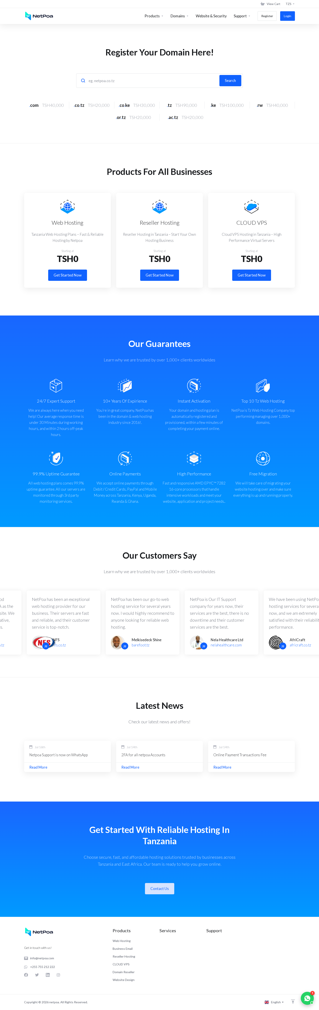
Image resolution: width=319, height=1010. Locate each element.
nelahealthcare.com (226, 645)
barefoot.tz (141, 645)
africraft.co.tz (300, 645)
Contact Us (159, 888)
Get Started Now (68, 275)
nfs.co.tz (59, 645)
